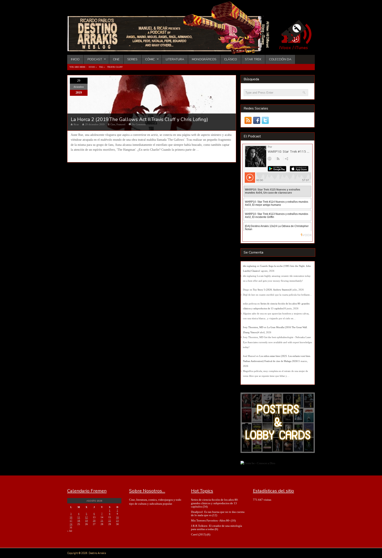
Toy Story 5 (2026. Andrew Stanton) (271, 289)
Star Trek (253, 59)
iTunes (301, 47)
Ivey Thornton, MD (253, 327)
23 (117, 520)
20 (94, 520)
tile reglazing (249, 266)
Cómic (148, 59)
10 (71, 517)
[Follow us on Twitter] (265, 120)
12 (86, 517)
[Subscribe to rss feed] (248, 120)
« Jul (69, 530)
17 (71, 520)
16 (117, 517)
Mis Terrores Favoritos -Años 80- (210, 520)
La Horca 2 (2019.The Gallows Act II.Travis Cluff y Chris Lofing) (139, 119)
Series (132, 59)
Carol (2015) (198, 534)
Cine (116, 59)
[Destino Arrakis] (171, 49)
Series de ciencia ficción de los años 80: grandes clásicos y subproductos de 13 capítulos (215, 503)
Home (92, 67)
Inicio (75, 59)
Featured (121, 124)
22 (109, 520)
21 (102, 520)
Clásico (230, 59)
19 (86, 520)
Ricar (76, 124)
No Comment (139, 124)
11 (78, 517)
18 (78, 520)
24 (71, 524)
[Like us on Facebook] (256, 120)
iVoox (285, 47)
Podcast (93, 59)
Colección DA (280, 59)
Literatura (175, 59)
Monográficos (204, 59)
